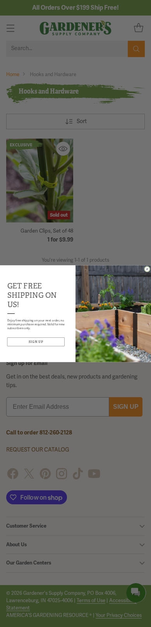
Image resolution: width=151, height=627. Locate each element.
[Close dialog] (147, 269)
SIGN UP (36, 342)
